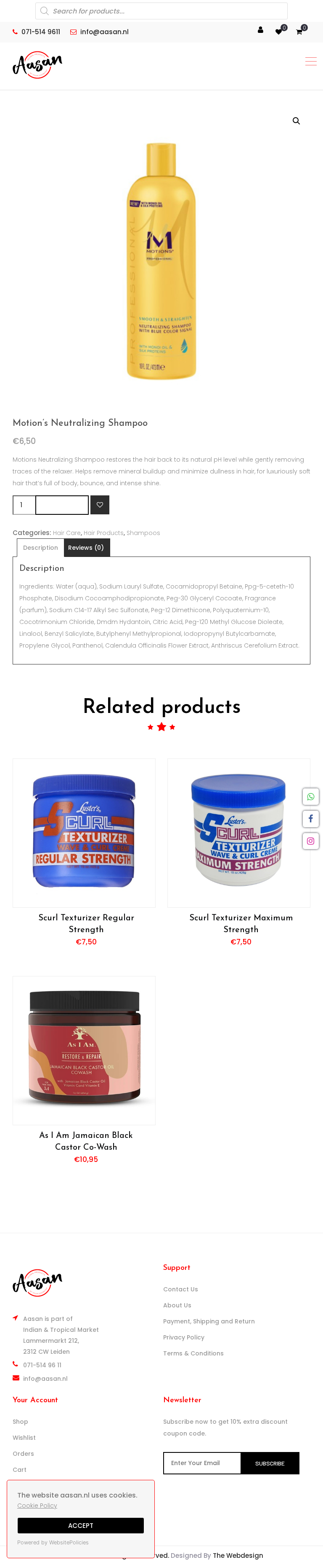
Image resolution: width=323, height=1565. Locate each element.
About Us (177, 1305)
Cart (19, 1470)
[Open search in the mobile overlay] (161, 11)
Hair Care (67, 533)
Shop (20, 1421)
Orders (23, 1453)
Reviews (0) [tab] (86, 547)
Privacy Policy (183, 1337)
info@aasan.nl (45, 1378)
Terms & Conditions (193, 1353)
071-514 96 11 (42, 1365)
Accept (80, 1525)
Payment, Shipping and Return (209, 1321)
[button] (296, 121)
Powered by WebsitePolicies (53, 1542)
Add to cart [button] (83, 832)
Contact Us (180, 1289)
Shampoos (143, 533)
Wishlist (24, 1437)
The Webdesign (238, 1555)
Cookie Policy (37, 1505)
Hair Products (104, 533)
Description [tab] (40, 547)
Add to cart (62, 504)
